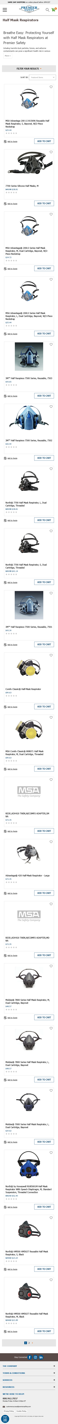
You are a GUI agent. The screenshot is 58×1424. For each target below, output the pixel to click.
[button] (29, 68)
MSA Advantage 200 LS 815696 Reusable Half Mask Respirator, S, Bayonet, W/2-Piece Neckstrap (27, 123)
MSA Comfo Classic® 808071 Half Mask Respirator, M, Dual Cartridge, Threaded (24, 753)
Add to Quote (12, 141)
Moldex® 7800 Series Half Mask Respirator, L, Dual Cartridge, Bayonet (27, 1063)
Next (32, 1343)
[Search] (48, 10)
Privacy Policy (9, 1411)
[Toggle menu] (5, 9)
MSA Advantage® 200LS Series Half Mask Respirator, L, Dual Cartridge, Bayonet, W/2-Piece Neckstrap (29, 316)
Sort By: (24, 77)
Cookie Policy (21, 1411)
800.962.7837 (10, 1398)
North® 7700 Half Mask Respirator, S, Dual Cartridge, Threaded (26, 566)
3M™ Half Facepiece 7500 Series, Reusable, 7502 (29, 440)
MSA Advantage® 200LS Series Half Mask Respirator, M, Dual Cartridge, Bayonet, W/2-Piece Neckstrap (27, 250)
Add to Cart (44, 141)
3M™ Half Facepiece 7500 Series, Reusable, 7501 (29, 626)
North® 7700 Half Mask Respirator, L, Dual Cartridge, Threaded (26, 504)
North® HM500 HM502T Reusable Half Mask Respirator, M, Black (27, 1315)
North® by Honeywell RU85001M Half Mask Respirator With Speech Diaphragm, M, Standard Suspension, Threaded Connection (29, 1189)
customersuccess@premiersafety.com (18, 1406)
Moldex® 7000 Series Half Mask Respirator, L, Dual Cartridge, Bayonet (27, 1126)
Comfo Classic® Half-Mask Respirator (23, 689)
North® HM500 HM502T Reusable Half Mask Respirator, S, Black (27, 1253)
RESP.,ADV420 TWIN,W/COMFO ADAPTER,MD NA (27, 939)
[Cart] (52, 10)
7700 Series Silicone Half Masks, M (22, 185)
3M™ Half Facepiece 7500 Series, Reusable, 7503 (29, 378)
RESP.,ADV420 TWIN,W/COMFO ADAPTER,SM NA (27, 815)
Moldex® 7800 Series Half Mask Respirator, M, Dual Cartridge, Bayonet (28, 1001)
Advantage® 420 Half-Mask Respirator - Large (28, 875)
